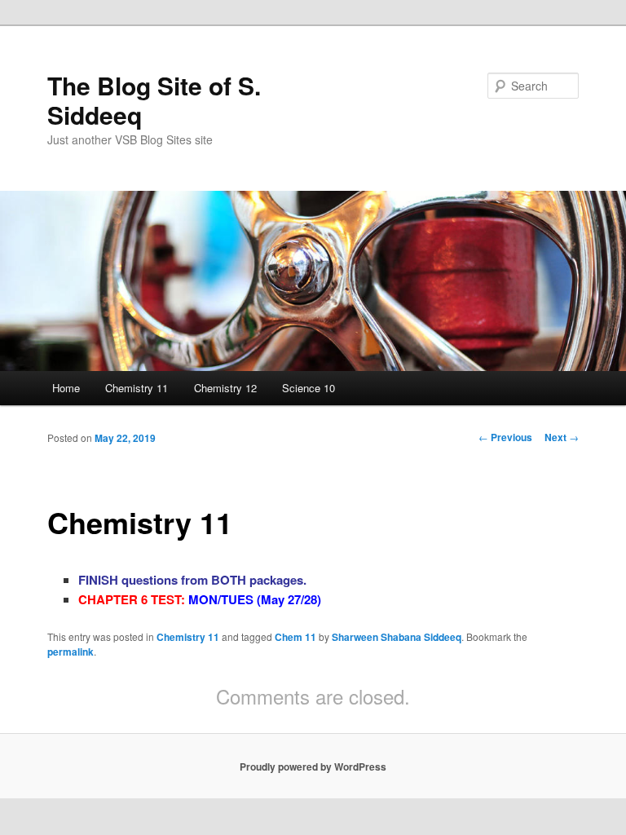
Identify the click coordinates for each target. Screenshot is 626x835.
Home (66, 387)
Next (561, 437)
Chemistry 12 (225, 387)
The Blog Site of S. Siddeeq (154, 100)
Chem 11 (295, 637)
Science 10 (308, 387)
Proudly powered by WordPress (313, 766)
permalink (70, 651)
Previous (505, 437)
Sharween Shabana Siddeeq (396, 637)
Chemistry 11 (136, 387)
